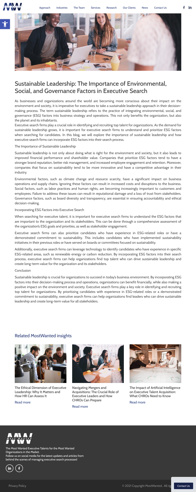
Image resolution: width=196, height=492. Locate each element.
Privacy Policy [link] (17, 486)
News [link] (145, 7)
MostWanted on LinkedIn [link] (190, 7)
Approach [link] (44, 7)
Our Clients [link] (129, 7)
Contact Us (183, 486)
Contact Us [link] (160, 7)
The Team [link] (79, 7)
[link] (5, 24)
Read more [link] (13, 402)
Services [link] (95, 7)
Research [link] (111, 7)
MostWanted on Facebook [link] (184, 7)
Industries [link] (62, 7)
